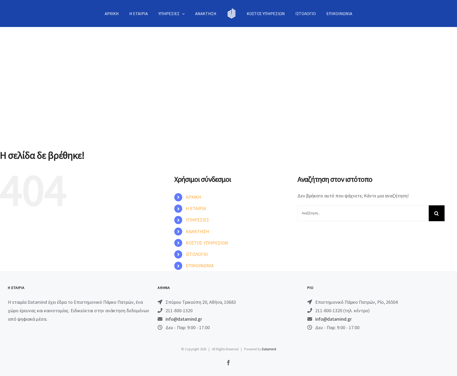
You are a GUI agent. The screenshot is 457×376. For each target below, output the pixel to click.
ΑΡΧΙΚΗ (193, 197)
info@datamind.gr (184, 319)
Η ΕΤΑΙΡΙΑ (196, 208)
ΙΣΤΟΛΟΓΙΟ (197, 254)
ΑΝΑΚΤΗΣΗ (197, 231)
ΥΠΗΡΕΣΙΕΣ (197, 220)
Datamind (269, 349)
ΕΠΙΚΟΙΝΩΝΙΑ (200, 265)
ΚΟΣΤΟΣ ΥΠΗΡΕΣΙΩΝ (207, 243)
